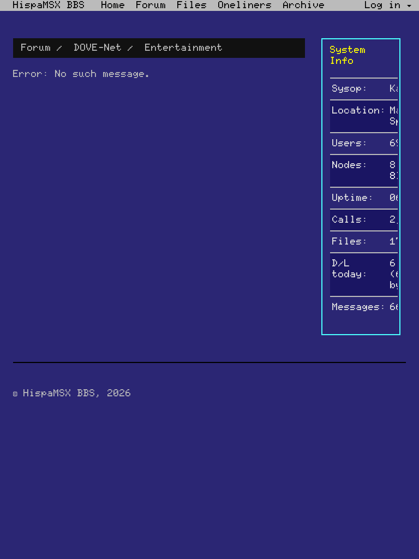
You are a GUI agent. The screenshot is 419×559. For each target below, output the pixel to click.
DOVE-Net (98, 48)
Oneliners (245, 5)
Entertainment (184, 48)
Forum (151, 5)
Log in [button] (386, 5)
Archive (304, 5)
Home (113, 5)
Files (192, 5)
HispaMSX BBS (49, 5)
